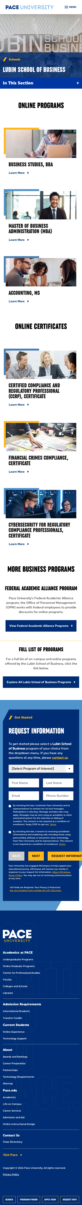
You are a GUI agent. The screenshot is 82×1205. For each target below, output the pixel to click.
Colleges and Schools (15, 986)
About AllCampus (61, 872)
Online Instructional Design (19, 1124)
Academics (9, 1097)
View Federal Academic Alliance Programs (38, 626)
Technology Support (15, 1038)
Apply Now (50, 1199)
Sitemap (8, 1083)
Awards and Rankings (15, 1056)
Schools (14, 59)
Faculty (7, 979)
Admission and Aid (13, 1117)
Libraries (8, 993)
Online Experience (14, 1031)
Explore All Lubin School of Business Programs (39, 682)
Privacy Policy (15, 875)
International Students (16, 1011)
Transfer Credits (12, 1018)
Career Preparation (14, 1063)
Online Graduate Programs (19, 966)
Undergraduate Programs (18, 959)
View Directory (12, 1142)
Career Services (12, 1110)
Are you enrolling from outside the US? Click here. (36, 890)
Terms (53, 824)
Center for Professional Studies (21, 972)
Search (9, 1199)
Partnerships (10, 1070)
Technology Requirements (18, 1076)
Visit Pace (10, 1155)
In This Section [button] (18, 83)
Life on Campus (12, 1104)
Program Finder (29, 1199)
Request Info (70, 1199)
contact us (60, 757)
